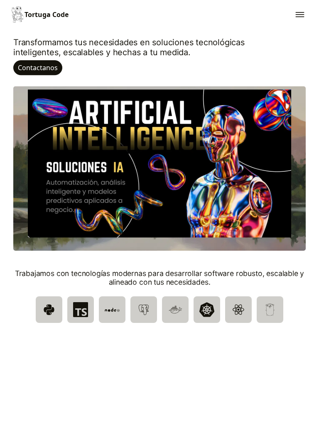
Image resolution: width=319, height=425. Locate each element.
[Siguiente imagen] (294, 163)
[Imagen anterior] (25, 163)
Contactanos (38, 67)
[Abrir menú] (300, 14)
